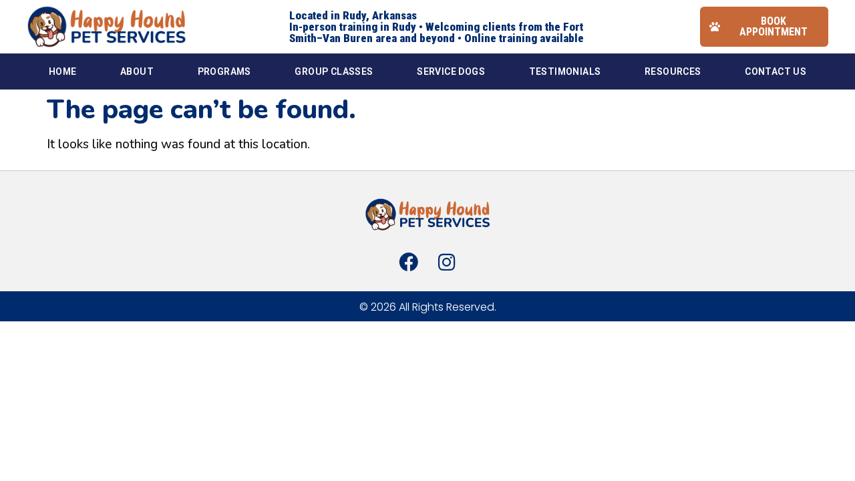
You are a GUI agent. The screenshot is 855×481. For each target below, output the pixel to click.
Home (63, 71)
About (137, 71)
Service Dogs (451, 71)
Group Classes (334, 71)
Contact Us (775, 71)
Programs (224, 71)
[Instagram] (446, 262)
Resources (673, 71)
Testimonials (565, 71)
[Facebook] (408, 262)
